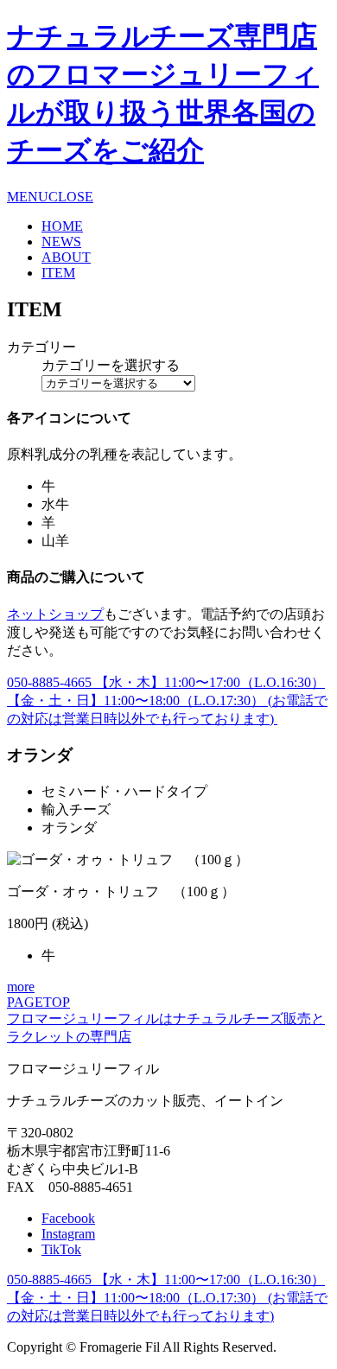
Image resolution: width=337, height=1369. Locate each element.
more (21, 986)
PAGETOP (38, 1002)
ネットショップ (55, 614)
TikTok (61, 1249)
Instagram (68, 1233)
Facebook (68, 1218)
